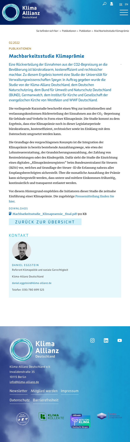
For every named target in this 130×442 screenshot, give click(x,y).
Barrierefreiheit (45, 400)
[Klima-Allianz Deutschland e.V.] (20, 12)
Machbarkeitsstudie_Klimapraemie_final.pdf (45, 214)
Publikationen (69, 31)
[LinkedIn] (106, 340)
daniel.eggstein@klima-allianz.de (32, 283)
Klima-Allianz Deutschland (34, 349)
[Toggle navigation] (124, 12)
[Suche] (104, 4)
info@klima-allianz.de (24, 382)
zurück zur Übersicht (45, 222)
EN (126, 4)
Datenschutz (20, 400)
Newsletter (19, 391)
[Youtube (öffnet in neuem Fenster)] (119, 340)
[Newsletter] (111, 4)
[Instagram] (92, 340)
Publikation (85, 31)
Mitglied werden (44, 391)
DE (120, 4)
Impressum (70, 391)
